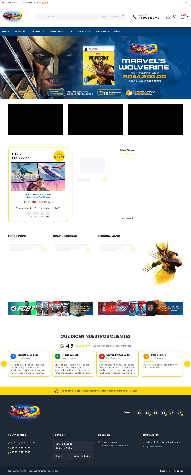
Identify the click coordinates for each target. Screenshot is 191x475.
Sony (4, 31)
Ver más (126, 217)
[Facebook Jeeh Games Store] (155, 412)
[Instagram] (187, 3)
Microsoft (19, 31)
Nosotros (165, 470)
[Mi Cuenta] (168, 17)
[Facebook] (182, 3)
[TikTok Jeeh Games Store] (171, 412)
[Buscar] (123, 17)
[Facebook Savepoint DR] (163, 412)
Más (116, 31)
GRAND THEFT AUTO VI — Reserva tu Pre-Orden (38, 195)
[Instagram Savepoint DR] (147, 412)
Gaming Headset (58, 31)
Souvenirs (83, 31)
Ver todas (126, 345)
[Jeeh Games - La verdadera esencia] (12, 16)
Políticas (178, 470)
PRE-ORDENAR (102, 31)
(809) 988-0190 (21, 452)
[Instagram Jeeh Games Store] (139, 412)
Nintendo (37, 31)
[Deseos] (175, 17)
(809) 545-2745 (21, 447)
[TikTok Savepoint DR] (180, 412)
